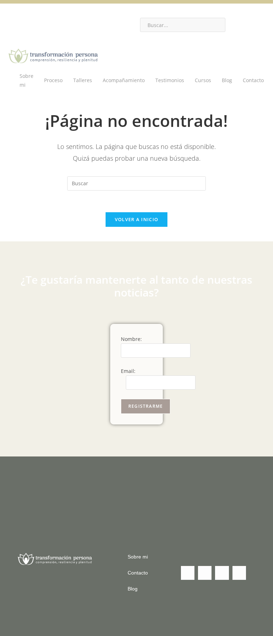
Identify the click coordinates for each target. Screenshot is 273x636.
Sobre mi (26, 80)
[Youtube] (81, 21)
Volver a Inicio (137, 219)
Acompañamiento (124, 80)
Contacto (253, 80)
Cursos (203, 80)
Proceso (53, 80)
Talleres (82, 80)
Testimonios (169, 80)
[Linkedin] (17, 21)
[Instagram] (60, 21)
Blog (227, 80)
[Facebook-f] (39, 21)
